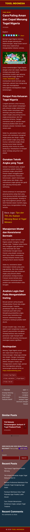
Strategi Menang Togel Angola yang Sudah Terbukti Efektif (7, 394)
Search (4, 455)
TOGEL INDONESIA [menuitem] (9, 79)
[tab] (11, 435)
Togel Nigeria (20, 378)
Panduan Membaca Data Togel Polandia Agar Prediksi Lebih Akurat (14, 494)
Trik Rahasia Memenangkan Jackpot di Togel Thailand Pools (14, 424)
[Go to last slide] (5, 426)
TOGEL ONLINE (6, 12)
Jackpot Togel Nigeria (9, 375)
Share (22, 35)
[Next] (25, 426)
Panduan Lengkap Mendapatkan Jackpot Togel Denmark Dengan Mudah (22, 397)
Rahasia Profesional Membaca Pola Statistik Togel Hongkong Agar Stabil (16, 485)
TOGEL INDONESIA (8, 378)
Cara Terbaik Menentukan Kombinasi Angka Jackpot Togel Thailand (15, 504)
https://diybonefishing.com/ (12, 370)
